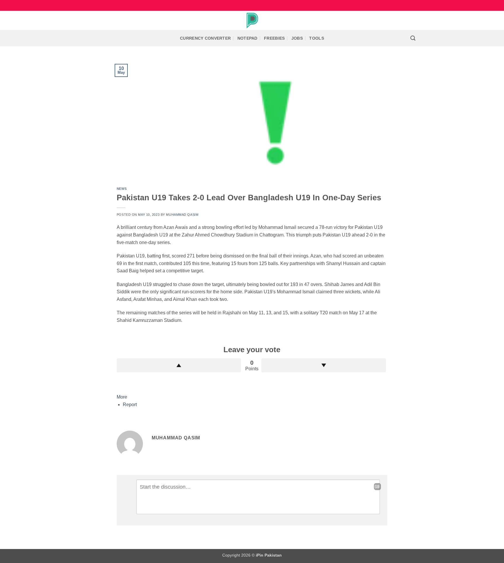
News (122, 188)
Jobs (297, 38)
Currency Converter (205, 38)
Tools (316, 38)
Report (130, 404)
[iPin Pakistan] (252, 20)
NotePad (247, 38)
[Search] (412, 38)
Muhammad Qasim (182, 214)
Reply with (377, 486)
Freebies (274, 38)
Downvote (323, 365)
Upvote (179, 365)
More (122, 396)
